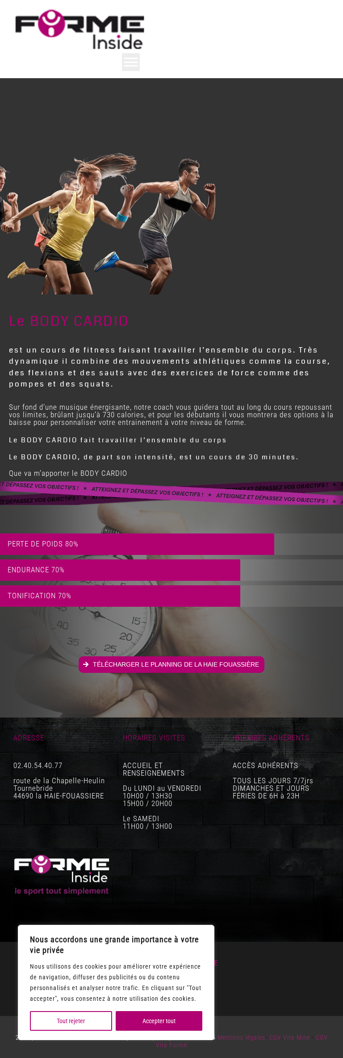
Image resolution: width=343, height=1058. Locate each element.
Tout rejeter (71, 1020)
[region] (116, 982)
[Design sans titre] (80, 10)
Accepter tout (159, 1020)
